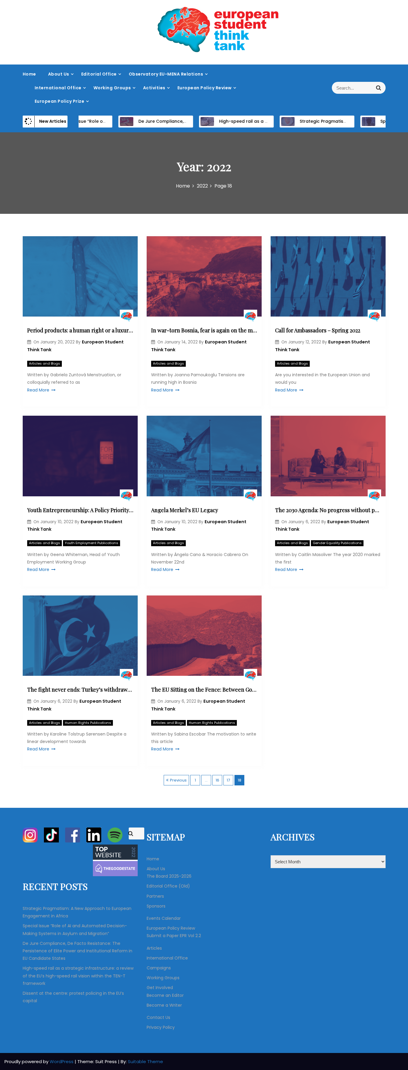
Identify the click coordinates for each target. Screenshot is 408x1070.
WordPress (62, 1061)
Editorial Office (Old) (168, 886)
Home (29, 74)
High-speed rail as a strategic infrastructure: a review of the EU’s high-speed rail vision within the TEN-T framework (78, 975)
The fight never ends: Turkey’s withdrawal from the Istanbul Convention (80, 689)
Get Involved (160, 988)
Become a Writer (164, 1005)
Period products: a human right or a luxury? (80, 330)
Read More (38, 390)
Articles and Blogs (44, 363)
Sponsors (156, 906)
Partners (155, 896)
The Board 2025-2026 (169, 876)
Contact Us (158, 1017)
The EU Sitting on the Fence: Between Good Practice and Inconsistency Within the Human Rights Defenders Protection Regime (204, 689)
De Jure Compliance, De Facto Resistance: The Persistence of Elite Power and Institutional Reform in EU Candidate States (77, 950)
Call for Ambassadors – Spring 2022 (317, 330)
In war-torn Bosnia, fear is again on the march (204, 330)
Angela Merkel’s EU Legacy (184, 510)
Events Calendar (164, 918)
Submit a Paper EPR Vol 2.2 (174, 936)
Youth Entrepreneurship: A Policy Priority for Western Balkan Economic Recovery (80, 510)
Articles (154, 948)
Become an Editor (165, 995)
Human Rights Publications (88, 722)
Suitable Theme (145, 1061)
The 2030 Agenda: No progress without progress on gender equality (328, 510)
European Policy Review (204, 88)
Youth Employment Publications (91, 543)
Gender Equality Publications (337, 543)
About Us (58, 74)
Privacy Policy (161, 1027)
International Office (58, 88)
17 (228, 780)
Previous (178, 780)
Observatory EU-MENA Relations (166, 74)
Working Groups (112, 88)
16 (217, 780)
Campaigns (159, 968)
